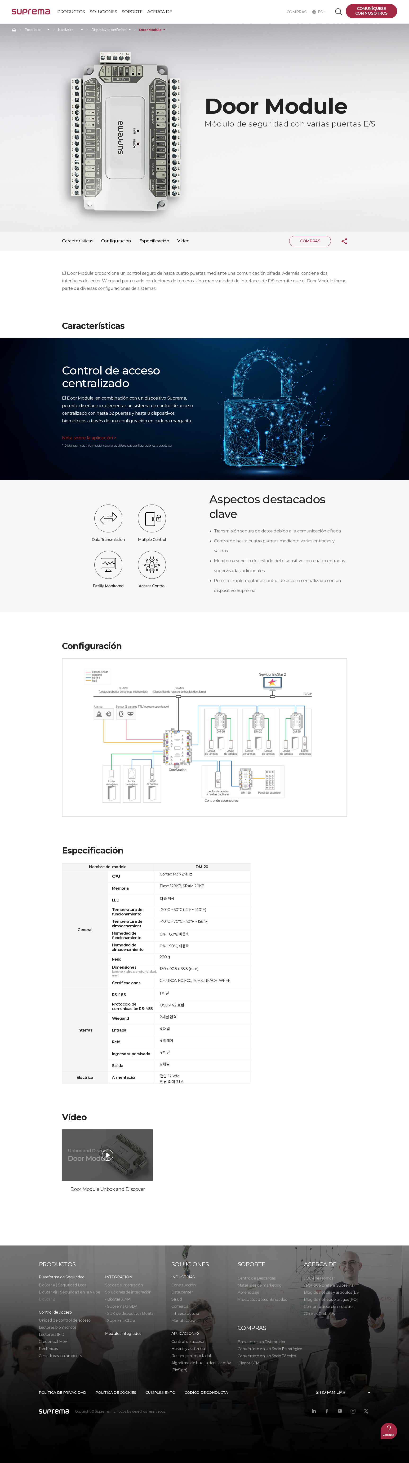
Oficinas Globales (319, 1313)
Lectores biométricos (57, 1327)
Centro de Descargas (256, 1278)
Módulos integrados (123, 1333)
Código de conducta (206, 1392)
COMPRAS (298, 12)
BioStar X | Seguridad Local (63, 1285)
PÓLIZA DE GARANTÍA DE (31, 13)
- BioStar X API (118, 1299)
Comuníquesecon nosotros (371, 11)
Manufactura (183, 1320)
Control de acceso (187, 1341)
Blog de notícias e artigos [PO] (331, 1299)
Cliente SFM (248, 1363)
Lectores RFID (51, 1334)
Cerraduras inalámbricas (60, 1356)
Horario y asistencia (188, 1348)
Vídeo (183, 241)
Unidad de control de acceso (64, 1320)
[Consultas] (389, 1431)
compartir (340, 241)
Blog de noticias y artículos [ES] (332, 1292)
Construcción (183, 1285)
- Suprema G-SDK (121, 1306)
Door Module (150, 30)
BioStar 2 (47, 1299)
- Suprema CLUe (120, 1320)
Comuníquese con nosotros (329, 1306)
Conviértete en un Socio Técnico (267, 1356)
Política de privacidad (62, 1392)
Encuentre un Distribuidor (262, 1342)
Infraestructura (185, 1313)
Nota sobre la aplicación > (89, 437)
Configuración (116, 241)
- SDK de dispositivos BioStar (130, 1313)
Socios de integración (124, 1285)
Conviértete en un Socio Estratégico (270, 1349)
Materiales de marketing (260, 1285)
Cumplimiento (160, 1392)
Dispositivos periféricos (109, 30)
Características (77, 241)
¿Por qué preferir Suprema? (329, 1285)
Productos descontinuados (262, 1299)
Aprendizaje (248, 1292)
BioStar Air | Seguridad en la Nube (69, 1292)
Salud (176, 1299)
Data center (182, 1292)
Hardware (65, 30)
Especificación (154, 241)
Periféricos (48, 1348)
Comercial (180, 1306)
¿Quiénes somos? (319, 1278)
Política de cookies (116, 1392)
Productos (33, 30)
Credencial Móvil (54, 1341)
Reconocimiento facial (191, 1356)
